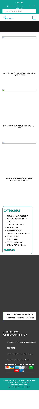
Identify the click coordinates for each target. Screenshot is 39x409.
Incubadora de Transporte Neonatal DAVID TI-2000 (19, 74)
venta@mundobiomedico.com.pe (14, 6)
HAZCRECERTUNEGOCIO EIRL (19, 387)
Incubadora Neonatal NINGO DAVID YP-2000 (19, 127)
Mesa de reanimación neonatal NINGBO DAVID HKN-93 (19, 179)
